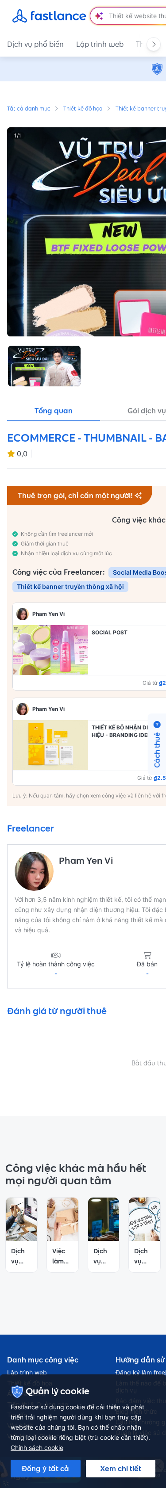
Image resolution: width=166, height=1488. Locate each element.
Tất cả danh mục (28, 109)
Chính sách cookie (37, 1447)
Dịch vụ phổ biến (35, 44)
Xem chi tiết (120, 1468)
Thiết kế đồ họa (83, 109)
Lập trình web (100, 44)
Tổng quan (54, 410)
